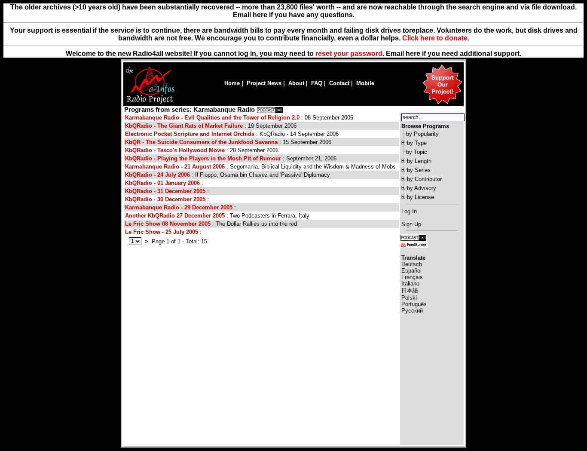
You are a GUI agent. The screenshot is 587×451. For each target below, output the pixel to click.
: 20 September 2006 (201, 150)
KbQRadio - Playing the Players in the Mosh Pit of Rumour (203, 158)
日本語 (409, 290)
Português (414, 304)
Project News (264, 83)
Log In (409, 211)
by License (420, 197)
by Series (419, 170)
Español (411, 270)
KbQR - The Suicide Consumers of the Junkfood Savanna (201, 142)
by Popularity (422, 134)
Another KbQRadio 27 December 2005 (175, 215)
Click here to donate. (435, 38)
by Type (417, 143)
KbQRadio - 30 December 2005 (165, 199)
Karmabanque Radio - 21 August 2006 (175, 166)
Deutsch (411, 264)
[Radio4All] (150, 103)
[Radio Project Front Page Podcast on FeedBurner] (414, 244)
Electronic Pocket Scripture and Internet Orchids (189, 134)
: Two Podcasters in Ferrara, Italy (217, 215)
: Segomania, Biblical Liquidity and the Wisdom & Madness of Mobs (260, 166)
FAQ (316, 83)
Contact (339, 83)
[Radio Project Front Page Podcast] (413, 237)
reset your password (348, 53)
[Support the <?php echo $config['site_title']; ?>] (442, 104)
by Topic (416, 152)
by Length (419, 161)
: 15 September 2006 (228, 142)
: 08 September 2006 (239, 117)
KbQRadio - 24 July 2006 (157, 175)
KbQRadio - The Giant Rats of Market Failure (184, 126)
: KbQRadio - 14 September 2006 (232, 134)
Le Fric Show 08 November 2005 (168, 224)
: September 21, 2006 (230, 158)
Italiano (410, 283)
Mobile (365, 83)
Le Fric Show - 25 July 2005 (161, 232)
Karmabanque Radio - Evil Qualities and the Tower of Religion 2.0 (212, 117)
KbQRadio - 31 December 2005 (165, 191)
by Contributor (424, 179)
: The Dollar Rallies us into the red (211, 224)
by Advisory (421, 188)
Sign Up (411, 224)
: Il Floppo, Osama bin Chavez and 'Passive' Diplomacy (227, 175)
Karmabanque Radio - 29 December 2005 (178, 207)
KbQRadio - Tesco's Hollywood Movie (175, 150)
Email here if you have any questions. (294, 14)
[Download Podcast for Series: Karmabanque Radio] (270, 109)
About (296, 83)
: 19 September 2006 (211, 126)
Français (412, 277)
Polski (409, 298)
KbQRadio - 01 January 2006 (162, 183)
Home (232, 83)
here (413, 53)
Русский (412, 310)
